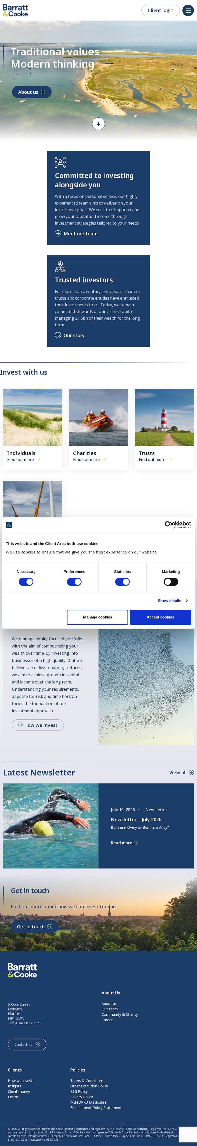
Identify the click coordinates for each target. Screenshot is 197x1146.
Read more (121, 843)
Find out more (20, 459)
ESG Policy (79, 1091)
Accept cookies (160, 617)
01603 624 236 (27, 1022)
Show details (169, 600)
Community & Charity (120, 1014)
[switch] (74, 582)
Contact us (23, 1044)
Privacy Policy (81, 1096)
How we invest (40, 725)
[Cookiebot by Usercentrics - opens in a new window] (168, 525)
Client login (160, 10)
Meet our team (81, 233)
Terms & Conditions (87, 1080)
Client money (19, 1091)
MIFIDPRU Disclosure (88, 1102)
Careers (108, 1019)
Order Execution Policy (89, 1086)
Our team (110, 1008)
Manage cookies (97, 617)
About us (28, 92)
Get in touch (31, 926)
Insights (14, 1086)
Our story (74, 335)
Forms (13, 1096)
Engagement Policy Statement (96, 1107)
